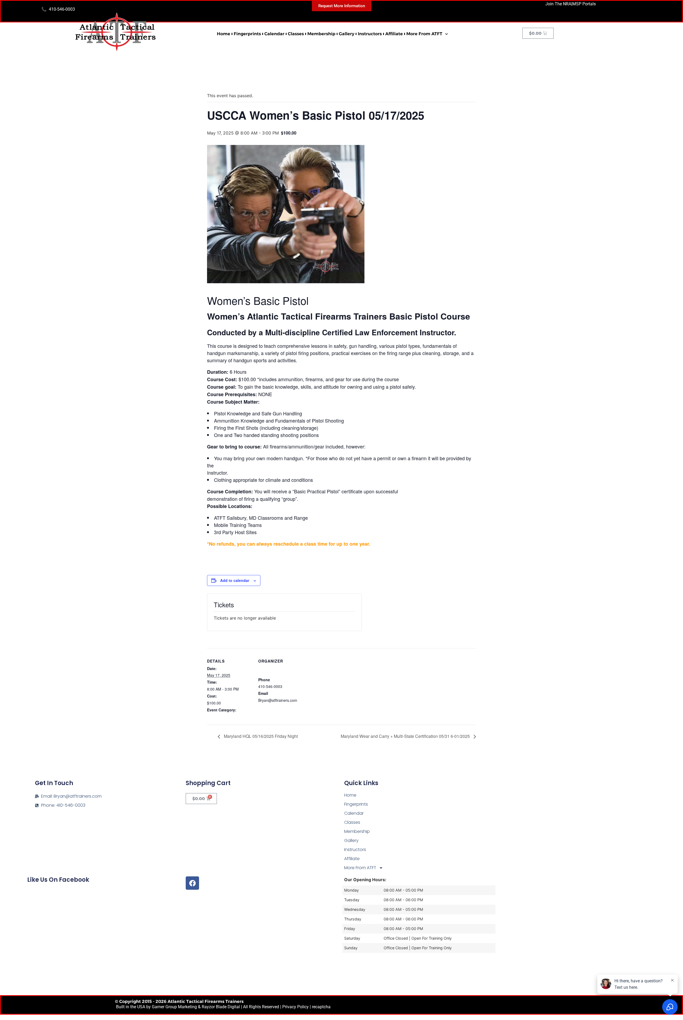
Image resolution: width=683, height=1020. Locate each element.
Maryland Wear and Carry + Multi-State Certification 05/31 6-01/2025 (406, 736)
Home (223, 33)
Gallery (346, 33)
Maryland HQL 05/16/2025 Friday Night (260, 736)
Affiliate (394, 33)
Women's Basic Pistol (225, 716)
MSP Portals (584, 3)
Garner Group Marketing (174, 1006)
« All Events (219, 78)
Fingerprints (247, 33)
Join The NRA (558, 3)
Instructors (370, 33)
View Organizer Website (278, 707)
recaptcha (321, 1006)
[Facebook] (192, 883)
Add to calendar (234, 580)
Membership (321, 33)
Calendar (274, 33)
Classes (296, 33)
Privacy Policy (295, 1006)
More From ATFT (424, 33)
